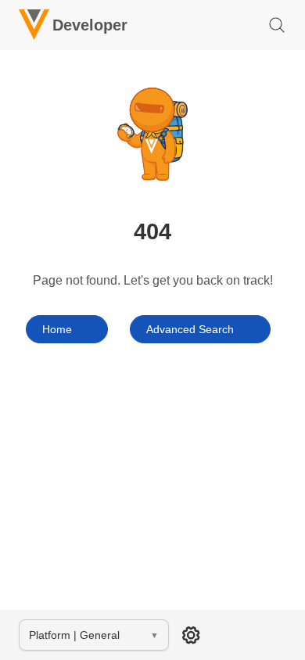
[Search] (276, 25)
